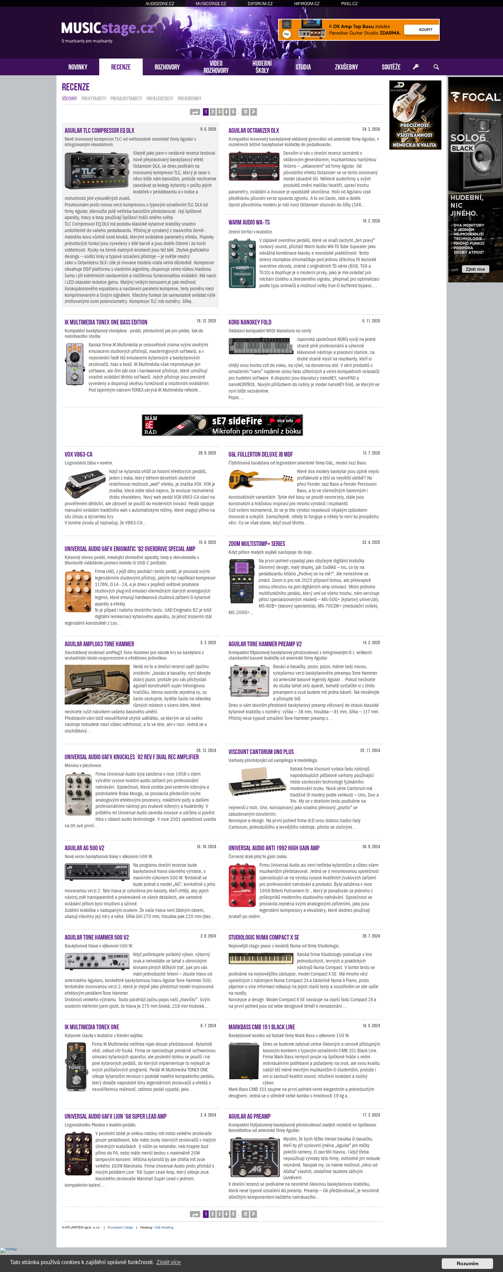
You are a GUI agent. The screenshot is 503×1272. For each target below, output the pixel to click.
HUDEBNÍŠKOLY (262, 66)
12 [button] (245, 111)
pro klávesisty (159, 98)
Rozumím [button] (467, 1263)
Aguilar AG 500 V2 (84, 847)
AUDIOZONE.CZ (160, 3)
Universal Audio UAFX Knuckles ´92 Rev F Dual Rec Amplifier (132, 756)
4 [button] (226, 111)
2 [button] (213, 111)
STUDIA (303, 66)
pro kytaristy (93, 98)
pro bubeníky (189, 98)
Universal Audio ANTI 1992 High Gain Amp (274, 847)
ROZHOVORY (167, 66)
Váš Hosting (163, 1227)
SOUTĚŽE (391, 66)
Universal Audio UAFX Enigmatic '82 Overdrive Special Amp (130, 548)
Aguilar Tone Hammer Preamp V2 (265, 643)
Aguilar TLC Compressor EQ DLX (99, 129)
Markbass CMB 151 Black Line (262, 1026)
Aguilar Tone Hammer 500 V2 (97, 936)
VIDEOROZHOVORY (216, 66)
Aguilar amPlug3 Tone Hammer (99, 643)
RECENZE (121, 66)
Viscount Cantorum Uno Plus (261, 751)
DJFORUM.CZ (260, 3)
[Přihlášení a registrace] (415, 67)
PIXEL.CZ (349, 3)
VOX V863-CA (78, 453)
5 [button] (233, 111)
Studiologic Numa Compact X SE (264, 936)
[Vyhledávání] (436, 67)
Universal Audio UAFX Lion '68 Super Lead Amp (116, 1115)
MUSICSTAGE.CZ (211, 3)
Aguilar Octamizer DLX (254, 129)
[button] (195, 112)
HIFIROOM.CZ (307, 3)
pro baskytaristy (126, 98)
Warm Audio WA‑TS (249, 221)
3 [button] (219, 111)
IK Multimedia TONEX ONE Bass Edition (106, 321)
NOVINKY (77, 66)
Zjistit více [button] (168, 1262)
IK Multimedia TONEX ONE (92, 1026)
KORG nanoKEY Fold (250, 321)
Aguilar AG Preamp (250, 1115)
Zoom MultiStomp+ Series (257, 542)
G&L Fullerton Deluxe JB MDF (261, 453)
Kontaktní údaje (120, 1227)
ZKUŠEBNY (346, 66)
